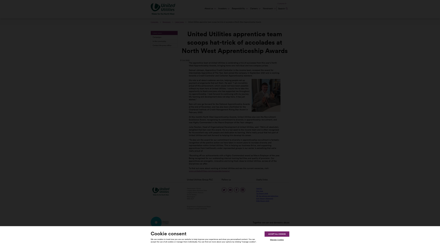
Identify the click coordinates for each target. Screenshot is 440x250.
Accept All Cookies (277, 234)
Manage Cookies (277, 240)
